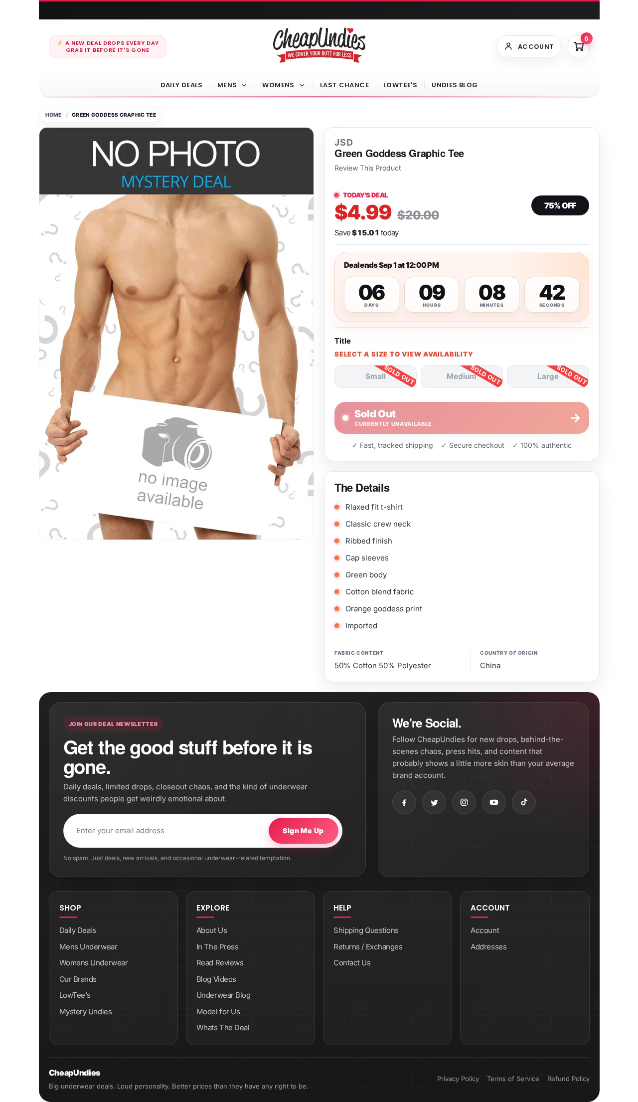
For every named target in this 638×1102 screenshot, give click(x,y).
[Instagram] (464, 802)
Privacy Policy (458, 1079)
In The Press (217, 946)
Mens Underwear (88, 946)
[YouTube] (494, 802)
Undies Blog (455, 85)
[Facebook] (404, 802)
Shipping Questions (366, 930)
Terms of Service (513, 1079)
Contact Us (352, 962)
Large (548, 376)
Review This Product (367, 168)
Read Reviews (220, 962)
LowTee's (400, 85)
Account (485, 930)
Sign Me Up (303, 830)
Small (375, 376)
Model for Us (218, 1011)
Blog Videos (216, 979)
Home (53, 115)
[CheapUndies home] (319, 45)
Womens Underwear (93, 962)
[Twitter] (434, 802)
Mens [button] (227, 85)
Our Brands (78, 979)
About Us (211, 930)
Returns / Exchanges (367, 946)
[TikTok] (524, 802)
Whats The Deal (223, 1027)
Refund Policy (568, 1079)
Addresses (488, 946)
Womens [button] (278, 85)
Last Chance (344, 85)
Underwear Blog (223, 995)
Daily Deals (181, 85)
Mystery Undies (85, 1011)
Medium (462, 376)
